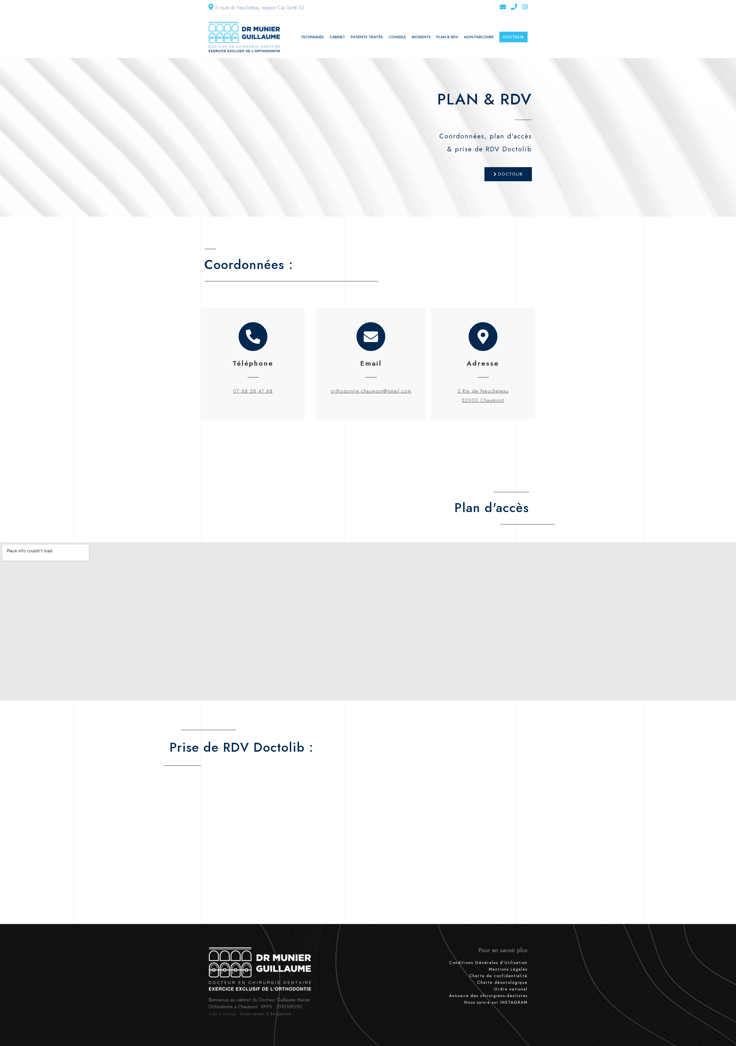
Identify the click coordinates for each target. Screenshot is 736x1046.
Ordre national (511, 989)
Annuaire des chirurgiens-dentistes (488, 996)
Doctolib (513, 37)
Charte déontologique (502, 982)
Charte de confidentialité (498, 976)
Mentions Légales (508, 969)
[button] (508, 174)
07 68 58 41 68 (253, 391)
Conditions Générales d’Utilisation (488, 962)
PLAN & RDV (447, 37)
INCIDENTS (421, 37)
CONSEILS (397, 37)
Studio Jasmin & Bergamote (265, 1014)
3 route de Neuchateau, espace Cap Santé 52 (259, 7)
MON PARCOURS (479, 37)
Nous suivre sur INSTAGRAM (496, 1002)
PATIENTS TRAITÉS (367, 37)
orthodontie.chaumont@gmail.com (371, 391)
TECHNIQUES (312, 37)
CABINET (337, 37)
